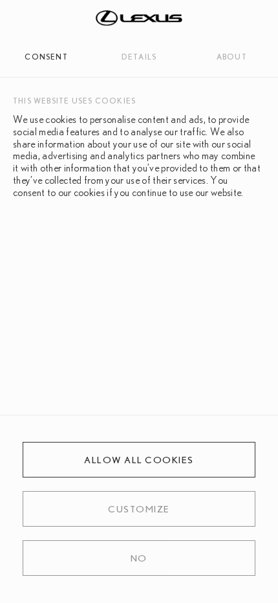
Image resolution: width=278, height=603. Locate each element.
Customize (138, 508)
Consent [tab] (46, 56)
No (139, 558)
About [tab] (232, 56)
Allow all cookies (138, 459)
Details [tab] (139, 56)
